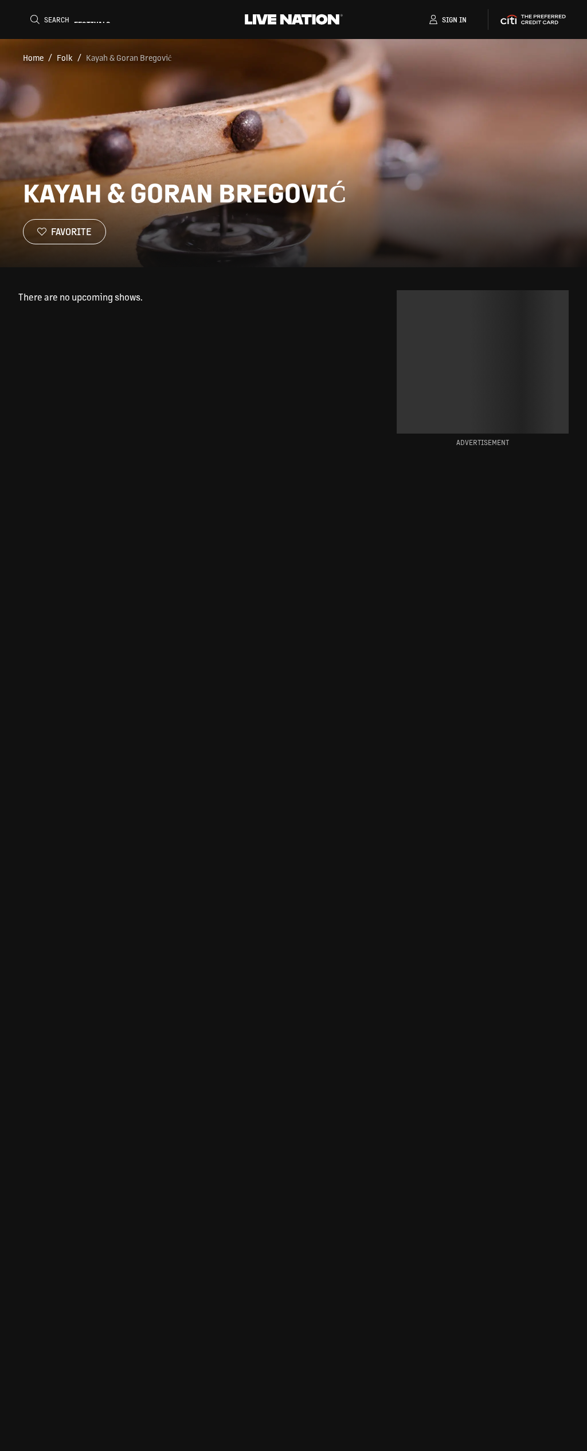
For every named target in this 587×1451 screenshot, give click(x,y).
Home (33, 57)
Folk (65, 57)
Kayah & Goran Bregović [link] (128, 57)
